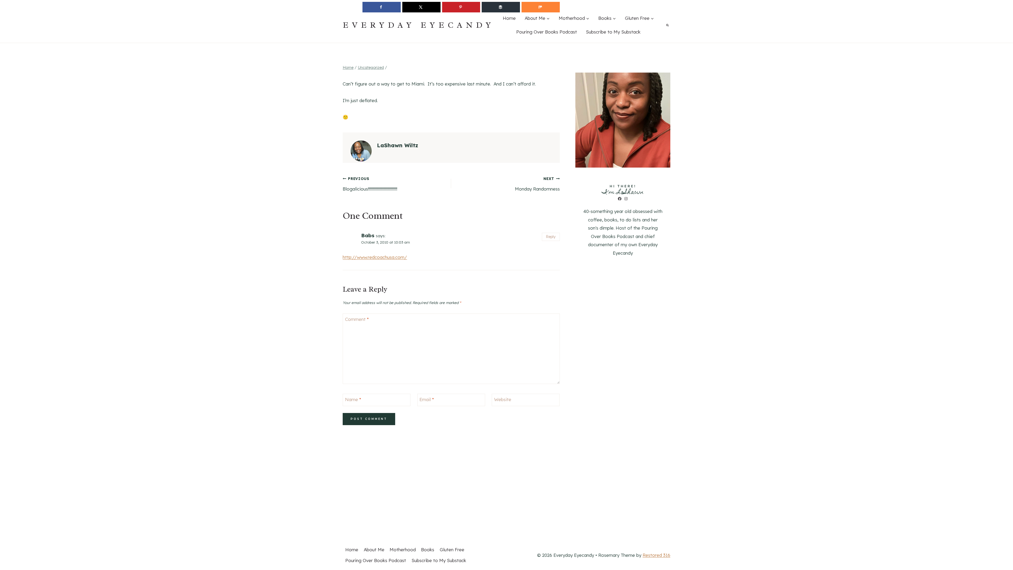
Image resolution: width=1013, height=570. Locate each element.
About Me (374, 549)
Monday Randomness (537, 184)
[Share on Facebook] (381, 7)
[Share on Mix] (541, 7)
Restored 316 (656, 555)
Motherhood (403, 549)
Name (353, 399)
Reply (551, 236)
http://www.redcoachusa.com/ (375, 257)
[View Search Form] (667, 25)
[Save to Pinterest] (461, 7)
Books (427, 549)
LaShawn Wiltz (397, 145)
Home (509, 18)
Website (502, 399)
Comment (357, 319)
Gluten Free (452, 549)
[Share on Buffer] (501, 7)
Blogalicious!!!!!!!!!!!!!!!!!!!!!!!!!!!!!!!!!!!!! (370, 184)
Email (426, 399)
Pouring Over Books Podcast (546, 32)
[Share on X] (421, 7)
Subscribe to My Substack (613, 32)
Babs (367, 235)
